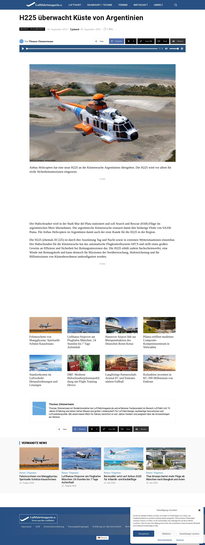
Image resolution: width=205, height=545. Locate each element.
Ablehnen (166, 534)
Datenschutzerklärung (165, 540)
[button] (199, 510)
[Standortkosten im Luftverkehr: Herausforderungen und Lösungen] (45, 363)
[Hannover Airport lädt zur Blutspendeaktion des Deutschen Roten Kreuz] (121, 325)
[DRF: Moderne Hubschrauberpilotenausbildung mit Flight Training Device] (83, 363)
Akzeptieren (143, 534)
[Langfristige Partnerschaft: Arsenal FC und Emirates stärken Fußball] (121, 363)
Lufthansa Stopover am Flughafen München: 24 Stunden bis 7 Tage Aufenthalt (81, 342)
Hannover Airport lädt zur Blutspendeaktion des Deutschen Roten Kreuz (120, 340)
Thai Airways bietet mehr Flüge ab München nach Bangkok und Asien (165, 478)
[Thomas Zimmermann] (21, 41)
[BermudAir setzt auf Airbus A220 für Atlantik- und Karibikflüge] (123, 458)
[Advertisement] (102, 199)
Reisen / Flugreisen (32, 29)
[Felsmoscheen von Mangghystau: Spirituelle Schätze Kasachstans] (45, 325)
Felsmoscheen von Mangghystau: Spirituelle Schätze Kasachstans (44, 340)
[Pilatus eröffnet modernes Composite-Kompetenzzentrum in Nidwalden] (159, 325)
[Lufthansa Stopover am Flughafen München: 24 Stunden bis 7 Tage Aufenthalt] (83, 325)
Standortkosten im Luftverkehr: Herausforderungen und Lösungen (43, 380)
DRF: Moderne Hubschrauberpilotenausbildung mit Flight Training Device (83, 380)
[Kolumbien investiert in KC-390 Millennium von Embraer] (159, 363)
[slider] (92, 48)
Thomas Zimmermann (41, 41)
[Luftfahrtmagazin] (46, 4)
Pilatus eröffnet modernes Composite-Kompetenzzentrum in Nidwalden (158, 342)
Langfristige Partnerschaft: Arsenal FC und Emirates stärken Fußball (121, 378)
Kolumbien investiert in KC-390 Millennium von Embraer (158, 378)
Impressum (180, 540)
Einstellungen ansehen (189, 534)
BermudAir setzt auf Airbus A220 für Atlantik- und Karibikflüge (122, 478)
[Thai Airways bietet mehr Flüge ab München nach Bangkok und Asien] (166, 458)
